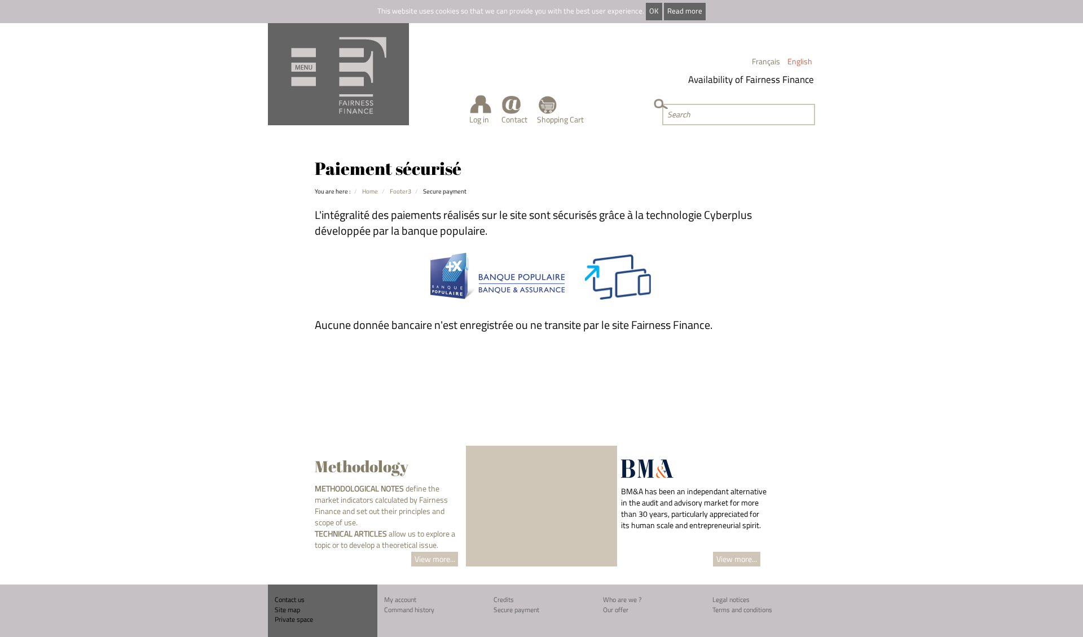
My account (400, 599)
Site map (287, 609)
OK (653, 11)
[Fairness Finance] (338, 74)
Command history (409, 609)
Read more (684, 11)
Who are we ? (622, 599)
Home (370, 191)
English (799, 61)
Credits (504, 599)
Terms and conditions (742, 609)
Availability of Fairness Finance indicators (767, 79)
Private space (294, 619)
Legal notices (731, 599)
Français (766, 61)
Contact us (290, 599)
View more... (435, 559)
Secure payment (516, 609)
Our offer (615, 609)
